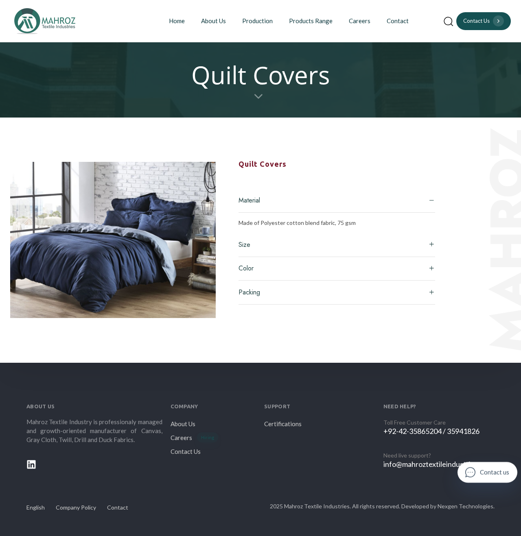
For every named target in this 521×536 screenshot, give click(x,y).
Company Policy (76, 507)
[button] (448, 21)
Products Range (311, 20)
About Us (213, 20)
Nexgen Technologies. (466, 506)
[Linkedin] (31, 464)
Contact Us (186, 451)
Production (257, 20)
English (35, 507)
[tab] (337, 201)
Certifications (283, 423)
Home (177, 20)
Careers (359, 20)
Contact (398, 20)
